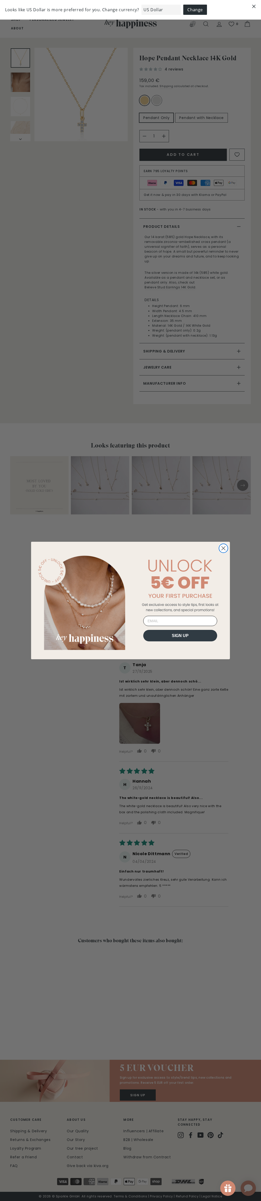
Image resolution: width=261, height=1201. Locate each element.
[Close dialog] (223, 548)
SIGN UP (180, 635)
